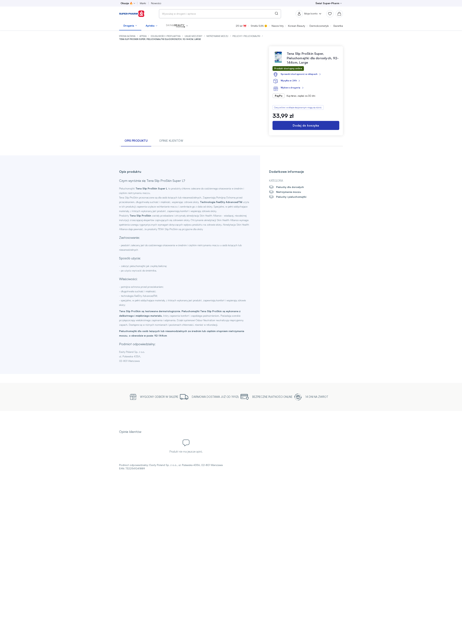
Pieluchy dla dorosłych (290, 187)
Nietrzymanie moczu (217, 36)
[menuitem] (130, 25)
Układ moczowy (194, 36)
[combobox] (220, 13)
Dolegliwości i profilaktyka (166, 36)
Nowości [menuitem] (156, 3)
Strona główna (127, 36)
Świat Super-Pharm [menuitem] (327, 3)
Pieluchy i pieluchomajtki (246, 36)
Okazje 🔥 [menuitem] (127, 3)
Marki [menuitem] (143, 3)
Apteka (143, 36)
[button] (177, 25)
